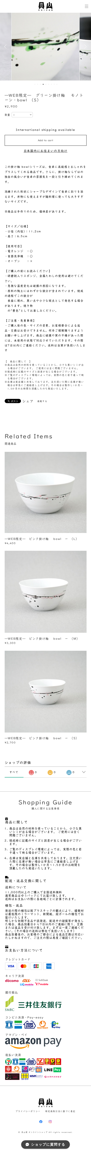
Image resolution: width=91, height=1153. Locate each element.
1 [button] (34, 84)
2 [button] (37, 84)
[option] (45, 46)
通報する (42, 401)
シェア (28, 401)
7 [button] (51, 84)
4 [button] (43, 84)
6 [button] (48, 84)
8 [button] (54, 84)
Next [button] (85, 46)
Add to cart (45, 140)
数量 (8, 115)
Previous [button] (6, 46)
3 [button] (40, 84)
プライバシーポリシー (28, 1111)
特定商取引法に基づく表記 (60, 1111)
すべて (14, 772)
